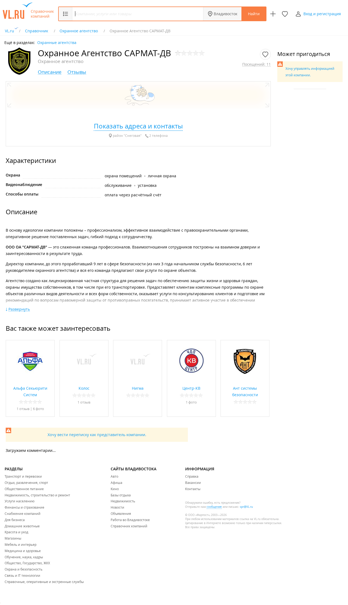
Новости (117, 507)
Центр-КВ (191, 388)
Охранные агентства (56, 42)
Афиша (116, 482)
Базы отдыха (121, 495)
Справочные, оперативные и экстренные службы (44, 581)
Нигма (138, 388)
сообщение (214, 507)
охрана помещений (123, 175)
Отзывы (76, 72)
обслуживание (118, 185)
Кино (115, 489)
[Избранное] (285, 14)
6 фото (38, 408)
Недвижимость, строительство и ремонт (37, 495)
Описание (49, 72)
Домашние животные (22, 526)
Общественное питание (24, 489)
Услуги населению (20, 501)
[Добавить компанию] (273, 14)
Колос (84, 388)
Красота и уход (16, 532)
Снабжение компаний (23, 513)
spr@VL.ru (246, 507)
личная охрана (162, 175)
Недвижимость (123, 501)
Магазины (13, 538)
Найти (254, 13)
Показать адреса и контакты (138, 126)
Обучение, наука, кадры (24, 557)
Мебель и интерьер (20, 544)
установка (147, 185)
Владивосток (225, 13)
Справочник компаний (42, 14)
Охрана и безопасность (23, 569)
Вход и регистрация (322, 13)
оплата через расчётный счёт (133, 194)
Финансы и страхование (24, 507)
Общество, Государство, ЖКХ (27, 563)
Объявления (121, 513)
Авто (114, 476)
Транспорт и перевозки (23, 476)
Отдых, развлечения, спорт (26, 482)
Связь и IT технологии (22, 575)
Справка (191, 476)
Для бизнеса (15, 520)
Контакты (192, 489)
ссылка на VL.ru (250, 519)
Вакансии (193, 482)
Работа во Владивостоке (130, 520)
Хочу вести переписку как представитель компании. (97, 434)
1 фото (191, 402)
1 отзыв (23, 408)
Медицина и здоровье (23, 551)
